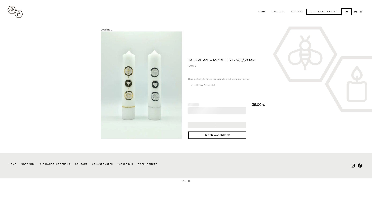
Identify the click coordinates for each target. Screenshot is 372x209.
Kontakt (297, 12)
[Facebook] (359, 165)
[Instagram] (352, 165)
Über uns (278, 12)
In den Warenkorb (217, 135)
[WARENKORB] (346, 11)
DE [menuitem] (355, 11)
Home (262, 12)
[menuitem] (356, 12)
